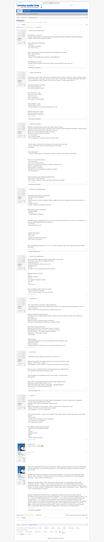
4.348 (24, 458)
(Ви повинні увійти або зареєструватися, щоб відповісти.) (77, 515)
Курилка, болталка (25, 22)
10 (24, 42)
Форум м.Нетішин (24, 529)
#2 (86, 116)
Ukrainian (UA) (20, 531)
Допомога (45, 531)
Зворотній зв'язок (37, 531)
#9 (86, 452)
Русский (41, 7)
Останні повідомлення (33, 13)
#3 (86, 182)
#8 (86, 439)
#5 (86, 294)
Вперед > (39, 27)
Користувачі (27, 10)
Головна (51, 531)
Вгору (56, 531)
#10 (86, 507)
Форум (20, 10)
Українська (41, 5)
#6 (86, 347)
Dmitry (19, 452)
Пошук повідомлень (22, 13)
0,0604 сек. (64, 532)
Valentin (40, 22)
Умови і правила (29, 531)
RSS (59, 531)
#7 (86, 388)
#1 (86, 65)
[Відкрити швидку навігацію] (86, 17)
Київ (24, 461)
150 (36, 27)
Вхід (51, 2)
